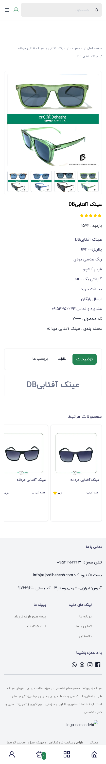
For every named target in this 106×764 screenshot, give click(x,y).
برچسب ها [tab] (40, 359)
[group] (76, 473)
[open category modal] (66, 754)
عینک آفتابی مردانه (63, 328)
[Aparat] (82, 665)
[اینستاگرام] (90, 665)
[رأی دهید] (99, 215)
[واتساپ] (74, 665)
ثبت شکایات (36, 626)
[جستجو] (96, 10)
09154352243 (69, 562)
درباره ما (85, 616)
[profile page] (11, 756)
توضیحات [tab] (84, 359)
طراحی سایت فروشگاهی (65, 742)
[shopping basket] (39, 756)
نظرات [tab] (62, 359)
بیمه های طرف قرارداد (30, 616)
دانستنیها (85, 636)
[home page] (94, 756)
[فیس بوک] (98, 665)
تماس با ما (84, 626)
